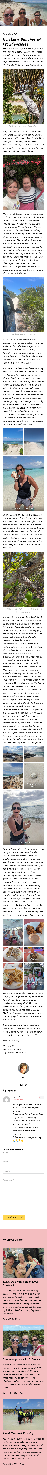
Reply (41, 1097)
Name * (6, 1152)
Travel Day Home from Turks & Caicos (20, 1284)
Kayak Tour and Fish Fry (18, 1433)
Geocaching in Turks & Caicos (21, 1359)
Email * (6, 1162)
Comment (8, 1180)
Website (6, 1171)
